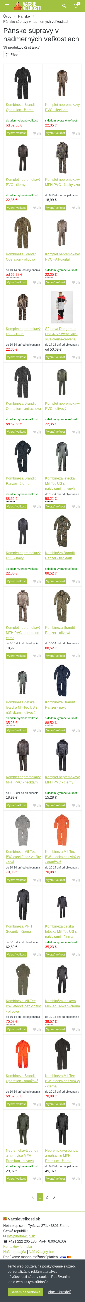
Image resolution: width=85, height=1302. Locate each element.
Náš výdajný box (41, 1252)
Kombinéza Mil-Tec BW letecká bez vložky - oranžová (62, 857)
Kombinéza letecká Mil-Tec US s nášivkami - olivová (60, 483)
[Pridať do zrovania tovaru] (39, 133)
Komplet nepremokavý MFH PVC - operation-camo (23, 633)
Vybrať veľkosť (16, 133)
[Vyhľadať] (64, 5)
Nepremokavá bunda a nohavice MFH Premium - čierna (61, 1156)
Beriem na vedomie (25, 1292)
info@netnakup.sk (21, 1236)
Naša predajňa (14, 1252)
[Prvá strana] (32, 1197)
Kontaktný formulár (17, 1246)
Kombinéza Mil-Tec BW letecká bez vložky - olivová (23, 1006)
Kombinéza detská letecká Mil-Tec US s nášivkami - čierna (61, 931)
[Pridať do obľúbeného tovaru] (34, 133)
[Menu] (7, 6)
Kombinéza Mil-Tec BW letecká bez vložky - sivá (23, 857)
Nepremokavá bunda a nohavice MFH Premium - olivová (22, 1156)
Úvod (7, 16)
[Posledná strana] (53, 1197)
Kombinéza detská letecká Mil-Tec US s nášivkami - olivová (21, 707)
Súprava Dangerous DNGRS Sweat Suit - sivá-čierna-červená (61, 334)
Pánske (24, 16)
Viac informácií (59, 1292)
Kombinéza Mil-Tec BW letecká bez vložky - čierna (62, 1081)
